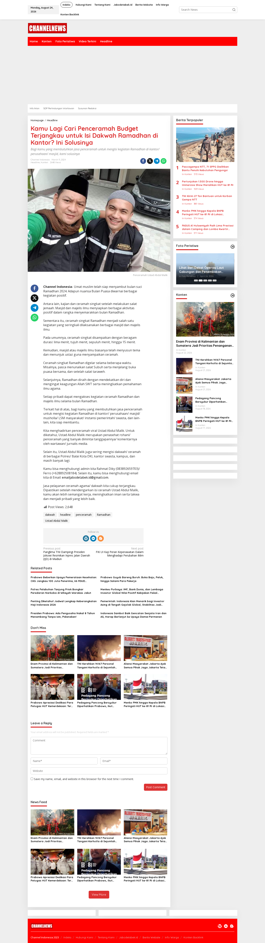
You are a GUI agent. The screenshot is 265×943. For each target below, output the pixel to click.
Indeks (67, 937)
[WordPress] (86, 538)
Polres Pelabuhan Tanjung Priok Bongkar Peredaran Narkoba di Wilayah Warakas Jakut (61, 591)
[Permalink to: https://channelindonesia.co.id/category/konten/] (232, 295)
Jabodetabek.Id (128, 937)
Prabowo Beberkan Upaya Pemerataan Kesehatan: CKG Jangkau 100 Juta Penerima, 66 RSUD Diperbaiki (64, 579)
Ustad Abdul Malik (56, 520)
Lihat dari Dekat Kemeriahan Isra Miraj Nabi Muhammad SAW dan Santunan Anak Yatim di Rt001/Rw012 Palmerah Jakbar (204, 270)
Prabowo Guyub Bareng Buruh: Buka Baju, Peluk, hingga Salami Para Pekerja (131, 579)
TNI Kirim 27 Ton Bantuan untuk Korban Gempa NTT (207, 198)
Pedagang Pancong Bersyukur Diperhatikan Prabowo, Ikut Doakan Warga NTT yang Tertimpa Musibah (97, 704)
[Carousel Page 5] (215, 280)
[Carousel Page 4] (210, 280)
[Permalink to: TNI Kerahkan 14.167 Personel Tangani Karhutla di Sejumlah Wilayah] (99, 648)
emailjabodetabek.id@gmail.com (85, 477)
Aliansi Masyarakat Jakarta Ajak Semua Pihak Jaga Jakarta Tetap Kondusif (145, 665)
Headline (35, 162)
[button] (234, 9)
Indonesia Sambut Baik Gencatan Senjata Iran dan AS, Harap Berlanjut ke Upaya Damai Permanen (133, 615)
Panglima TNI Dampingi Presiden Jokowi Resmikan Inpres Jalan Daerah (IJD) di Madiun (66, 554)
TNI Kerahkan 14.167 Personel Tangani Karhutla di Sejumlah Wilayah (96, 665)
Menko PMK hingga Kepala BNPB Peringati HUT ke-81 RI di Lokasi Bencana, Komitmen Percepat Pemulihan (144, 704)
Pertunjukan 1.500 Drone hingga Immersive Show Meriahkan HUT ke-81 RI (207, 183)
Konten (44, 162)
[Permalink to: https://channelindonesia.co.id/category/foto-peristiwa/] (232, 246)
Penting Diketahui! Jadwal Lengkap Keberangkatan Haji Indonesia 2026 (64, 603)
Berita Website (151, 937)
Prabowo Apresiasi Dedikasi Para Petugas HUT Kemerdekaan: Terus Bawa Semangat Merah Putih (52, 704)
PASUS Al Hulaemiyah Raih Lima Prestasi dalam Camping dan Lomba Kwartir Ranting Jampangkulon (207, 227)
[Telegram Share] (157, 161)
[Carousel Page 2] (201, 280)
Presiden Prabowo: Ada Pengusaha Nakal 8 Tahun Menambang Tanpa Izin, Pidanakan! (63, 615)
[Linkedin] (93, 538)
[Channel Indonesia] (47, 28)
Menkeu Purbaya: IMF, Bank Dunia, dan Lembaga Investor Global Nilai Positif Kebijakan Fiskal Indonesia (131, 591)
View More (99, 894)
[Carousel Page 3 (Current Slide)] (205, 280)
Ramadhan (103, 514)
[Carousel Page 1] (196, 280)
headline (65, 514)
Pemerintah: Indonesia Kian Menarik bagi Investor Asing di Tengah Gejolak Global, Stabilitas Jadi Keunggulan (132, 603)
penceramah (84, 514)
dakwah (50, 514)
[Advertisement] (144, 75)
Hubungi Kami (84, 937)
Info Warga (172, 937)
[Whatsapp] (163, 161)
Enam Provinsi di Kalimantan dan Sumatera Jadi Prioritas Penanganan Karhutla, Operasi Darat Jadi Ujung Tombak (52, 665)
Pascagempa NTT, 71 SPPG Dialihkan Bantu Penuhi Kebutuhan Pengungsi (205, 168)
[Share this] (143, 161)
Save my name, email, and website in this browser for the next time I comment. (84, 779)
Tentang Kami (106, 937)
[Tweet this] (150, 161)
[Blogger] (101, 538)
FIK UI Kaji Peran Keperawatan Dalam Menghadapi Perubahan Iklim (120, 552)
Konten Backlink (193, 937)
